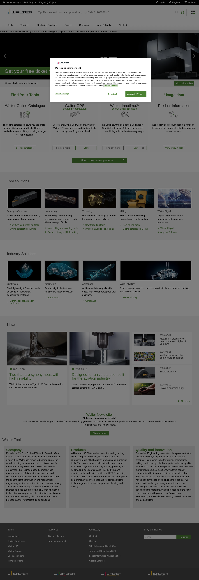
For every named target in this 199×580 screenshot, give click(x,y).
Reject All (112, 94)
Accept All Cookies (135, 94)
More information (111, 85)
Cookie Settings (62, 94)
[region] (100, 80)
